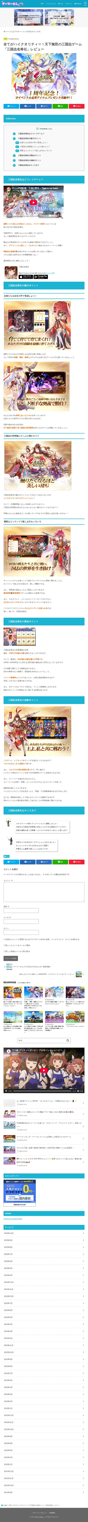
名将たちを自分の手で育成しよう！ (32, 142)
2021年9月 (8, 1492)
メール (7, 917)
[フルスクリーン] (82, 1091)
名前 (6, 906)
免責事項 (52, 1513)
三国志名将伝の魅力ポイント (27, 138)
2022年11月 (8, 1422)
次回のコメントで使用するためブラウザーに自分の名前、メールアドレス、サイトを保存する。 (43, 939)
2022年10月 (9, 1429)
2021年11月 (8, 1478)
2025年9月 (8, 1240)
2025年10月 (9, 1233)
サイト (6, 928)
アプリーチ (49, 273)
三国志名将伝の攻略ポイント (27, 160)
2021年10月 (9, 1485)
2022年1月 (8, 1464)
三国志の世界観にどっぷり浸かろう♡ (33, 146)
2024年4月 (8, 1324)
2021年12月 (9, 1471)
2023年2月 (8, 1401)
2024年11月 (8, 1289)
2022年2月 (8, 1457)
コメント (8, 880)
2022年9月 (8, 1436)
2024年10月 (9, 1296)
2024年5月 (8, 1317)
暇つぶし (60, 3)
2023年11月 (8, 1345)
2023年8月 (8, 1366)
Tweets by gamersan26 (13, 1219)
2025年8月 (8, 1247)
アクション (69, 3)
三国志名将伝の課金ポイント (27, 155)
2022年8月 (8, 1443)
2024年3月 (8, 1331)
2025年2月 (8, 1275)
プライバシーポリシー (40, 1513)
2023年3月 (8, 1394)
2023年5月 (8, 1380)
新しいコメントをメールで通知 (17, 945)
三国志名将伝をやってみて (26, 165)
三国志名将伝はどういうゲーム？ (29, 134)
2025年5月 (8, 1268)
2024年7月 (8, 1303)
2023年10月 (9, 1352)
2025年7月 (8, 1254)
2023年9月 (8, 1359)
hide (50, 129)
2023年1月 (8, 1408)
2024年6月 (8, 1310)
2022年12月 (9, 1415)
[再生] (6, 1091)
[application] (44, 1070)
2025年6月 (8, 1261)
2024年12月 (9, 1282)
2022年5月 (8, 1450)
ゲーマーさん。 (40, 1517)
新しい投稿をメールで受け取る (17, 951)
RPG (42, 3)
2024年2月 (8, 1338)
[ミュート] (78, 1091)
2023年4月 (8, 1387)
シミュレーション (51, 3)
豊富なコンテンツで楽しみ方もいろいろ (34, 150)
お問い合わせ (77, 3)
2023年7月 (8, 1373)
